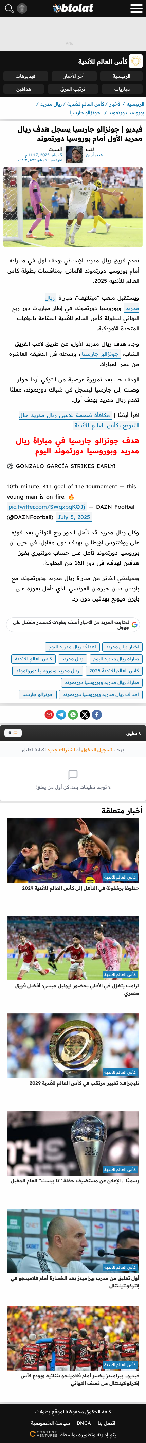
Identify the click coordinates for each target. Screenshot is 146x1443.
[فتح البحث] (9, 9)
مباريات (122, 89)
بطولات (42, 1412)
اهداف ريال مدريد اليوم (72, 647)
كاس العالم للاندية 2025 (114, 670)
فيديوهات (26, 76)
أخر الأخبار (74, 76)
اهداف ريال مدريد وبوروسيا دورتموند (101, 694)
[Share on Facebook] (97, 715)
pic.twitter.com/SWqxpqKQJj (46, 506)
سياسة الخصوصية (50, 1423)
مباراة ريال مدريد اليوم (116, 659)
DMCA (84, 1423)
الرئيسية (121, 76)
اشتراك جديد (61, 749)
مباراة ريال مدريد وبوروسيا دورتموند (102, 682)
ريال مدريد (73, 659)
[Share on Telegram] (61, 715)
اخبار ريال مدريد (122, 647)
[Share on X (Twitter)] (85, 715)
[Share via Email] (49, 715)
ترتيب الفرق (72, 89)
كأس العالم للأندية (120, 877)
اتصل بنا (106, 1423)
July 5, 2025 (73, 517)
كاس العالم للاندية (33, 659)
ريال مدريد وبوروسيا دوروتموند (47, 670)
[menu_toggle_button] (136, 8)
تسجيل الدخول (96, 749)
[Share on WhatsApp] (73, 715)
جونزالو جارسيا (100, 353)
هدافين (23, 89)
